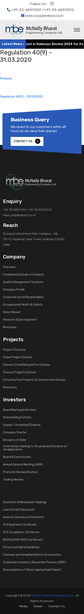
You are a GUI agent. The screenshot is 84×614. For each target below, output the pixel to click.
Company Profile (14, 289)
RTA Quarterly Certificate (19, 524)
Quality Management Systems (23, 282)
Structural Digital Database (21, 547)
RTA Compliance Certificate (21, 532)
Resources (10, 387)
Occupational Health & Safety (23, 304)
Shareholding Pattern (17, 417)
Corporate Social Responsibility (23, 297)
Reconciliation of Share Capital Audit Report (32, 570)
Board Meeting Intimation (19, 410)
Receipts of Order (14, 440)
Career (37, 606)
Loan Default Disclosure (18, 509)
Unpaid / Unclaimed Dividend (21, 425)
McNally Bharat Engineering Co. (53, 595)
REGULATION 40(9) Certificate (23, 539)
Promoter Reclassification (20, 472)
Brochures (10, 327)
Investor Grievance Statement (23, 517)
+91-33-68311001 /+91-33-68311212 (27, 209)
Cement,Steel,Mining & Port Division (26, 365)
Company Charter (15, 432)
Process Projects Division (19, 372)
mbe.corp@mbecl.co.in (44, 16)
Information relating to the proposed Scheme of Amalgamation (35, 448)
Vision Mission (12, 312)
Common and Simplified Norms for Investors (32, 555)
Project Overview (14, 349)
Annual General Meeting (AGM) (23, 464)
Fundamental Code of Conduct (23, 274)
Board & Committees (17, 457)
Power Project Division (17, 357)
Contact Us (57, 606)
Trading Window (13, 479)
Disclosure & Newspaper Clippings (25, 502)
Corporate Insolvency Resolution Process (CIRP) (34, 562)
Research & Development (20, 319)
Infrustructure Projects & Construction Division (34, 380)
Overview (9, 267)
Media (23, 606)
